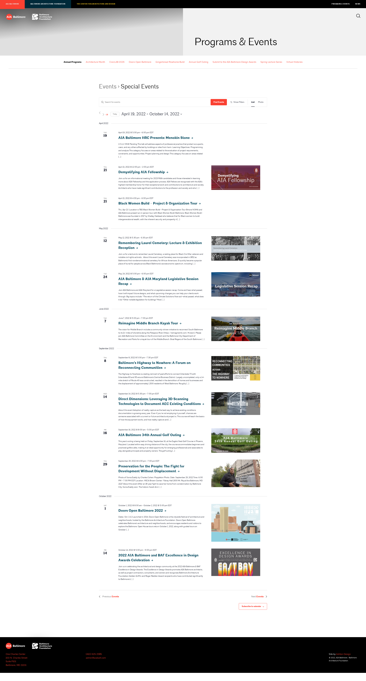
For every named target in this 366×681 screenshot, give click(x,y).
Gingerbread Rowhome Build (170, 62)
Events (108, 86)
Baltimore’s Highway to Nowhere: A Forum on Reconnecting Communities (154, 365)
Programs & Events (341, 4)
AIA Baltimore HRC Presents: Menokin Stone (154, 138)
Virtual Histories (294, 62)
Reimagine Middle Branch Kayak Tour (148, 323)
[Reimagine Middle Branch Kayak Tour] (235, 329)
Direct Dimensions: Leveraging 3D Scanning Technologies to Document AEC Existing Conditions (160, 401)
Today (115, 114)
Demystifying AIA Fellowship (142, 172)
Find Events (218, 102)
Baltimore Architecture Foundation (47, 4)
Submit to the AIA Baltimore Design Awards (234, 62)
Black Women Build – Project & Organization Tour (158, 203)
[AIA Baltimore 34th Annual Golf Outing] (235, 440)
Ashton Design (343, 654)
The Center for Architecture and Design (96, 4)
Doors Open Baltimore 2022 (141, 510)
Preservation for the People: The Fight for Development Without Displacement (151, 469)
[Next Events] (105, 114)
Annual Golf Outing (198, 62)
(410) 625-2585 (94, 654)
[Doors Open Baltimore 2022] (235, 523)
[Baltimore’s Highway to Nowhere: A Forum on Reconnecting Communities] (235, 368)
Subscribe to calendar (251, 606)
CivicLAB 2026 (117, 62)
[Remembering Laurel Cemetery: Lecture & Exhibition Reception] (235, 248)
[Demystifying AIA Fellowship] (235, 177)
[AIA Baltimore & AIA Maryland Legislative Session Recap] (235, 284)
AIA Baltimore (12, 4)
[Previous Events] (100, 112)
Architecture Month (95, 62)
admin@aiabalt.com (96, 657)
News (357, 4)
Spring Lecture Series (271, 62)
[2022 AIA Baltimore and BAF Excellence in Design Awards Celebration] (235, 562)
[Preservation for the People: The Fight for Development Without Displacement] (235, 473)
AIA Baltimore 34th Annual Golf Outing (150, 435)
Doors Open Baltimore (140, 62)
